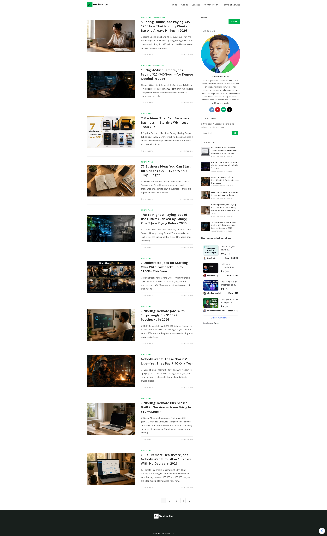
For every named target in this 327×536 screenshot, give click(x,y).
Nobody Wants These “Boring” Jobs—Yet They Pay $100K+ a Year (167, 361)
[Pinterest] (217, 109)
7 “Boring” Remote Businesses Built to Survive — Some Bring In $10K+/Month (166, 407)
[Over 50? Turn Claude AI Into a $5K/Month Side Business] (205, 195)
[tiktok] (229, 109)
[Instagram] (211, 109)
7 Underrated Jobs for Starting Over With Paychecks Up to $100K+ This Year (164, 267)
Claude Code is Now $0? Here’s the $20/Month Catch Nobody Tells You (225, 165)
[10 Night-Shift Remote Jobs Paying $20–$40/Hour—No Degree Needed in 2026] (205, 226)
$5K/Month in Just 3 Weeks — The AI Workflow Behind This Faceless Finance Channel (224, 150)
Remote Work (147, 17)
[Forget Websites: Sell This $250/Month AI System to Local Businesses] (205, 181)
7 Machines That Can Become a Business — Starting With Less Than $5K (165, 122)
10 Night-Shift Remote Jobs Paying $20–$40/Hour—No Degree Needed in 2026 (167, 74)
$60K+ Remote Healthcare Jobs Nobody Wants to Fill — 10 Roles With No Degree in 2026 (166, 459)
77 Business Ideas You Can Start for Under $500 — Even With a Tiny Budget (166, 170)
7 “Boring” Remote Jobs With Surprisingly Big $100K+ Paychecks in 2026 (163, 315)
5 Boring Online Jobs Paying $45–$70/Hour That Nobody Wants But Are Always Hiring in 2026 (166, 26)
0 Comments (148, 55)
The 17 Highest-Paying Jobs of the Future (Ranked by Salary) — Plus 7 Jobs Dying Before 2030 (166, 218)
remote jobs (159, 17)
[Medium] (223, 109)
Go (234, 133)
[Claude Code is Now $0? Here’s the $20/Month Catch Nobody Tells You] (205, 166)
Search (204, 17)
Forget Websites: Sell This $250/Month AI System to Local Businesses (225, 180)
